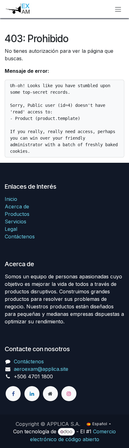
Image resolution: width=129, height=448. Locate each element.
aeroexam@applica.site (41, 369)
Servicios (15, 221)
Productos (17, 214)
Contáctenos (20, 236)
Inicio (11, 199)
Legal (11, 229)
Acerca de (17, 206)
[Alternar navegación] (118, 9)
